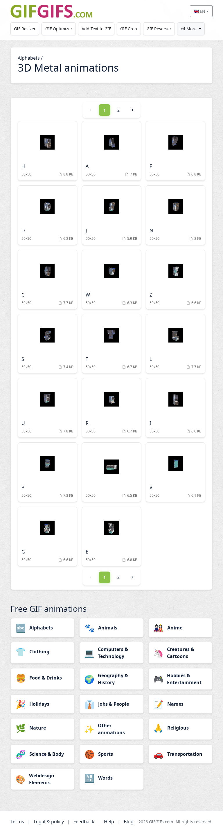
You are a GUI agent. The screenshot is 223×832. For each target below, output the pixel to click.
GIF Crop (128, 28)
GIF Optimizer (58, 28)
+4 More (189, 28)
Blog (129, 821)
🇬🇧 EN (199, 11)
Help (109, 821)
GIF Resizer (25, 28)
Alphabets (29, 58)
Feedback (83, 821)
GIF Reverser (159, 28)
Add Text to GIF (96, 28)
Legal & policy (49, 821)
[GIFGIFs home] (51, 11)
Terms (17, 821)
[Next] (132, 110)
